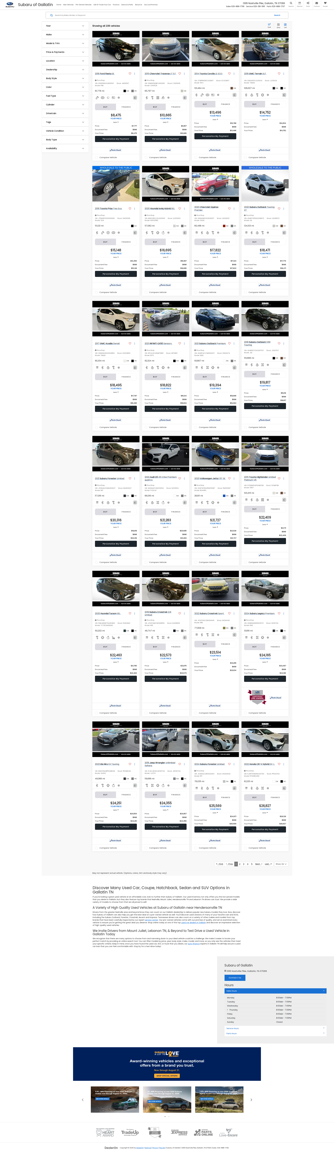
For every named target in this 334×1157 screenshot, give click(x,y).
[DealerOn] (111, 1147)
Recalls (162, 1148)
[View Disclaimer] (119, 97)
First (220, 863)
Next (258, 863)
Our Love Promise (150, 5)
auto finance (194, 943)
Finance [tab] (126, 107)
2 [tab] (169, 1116)
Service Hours (232, 1028)
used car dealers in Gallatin (193, 922)
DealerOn (140, 1148)
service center (151, 920)
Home (58, 5)
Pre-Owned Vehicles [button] (83, 5)
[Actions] (134, 73)
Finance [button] (116, 5)
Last (268, 863)
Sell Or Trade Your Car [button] (102, 5)
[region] (116, 130)
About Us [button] (138, 5)
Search (277, 15)
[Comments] (135, 97)
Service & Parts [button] (127, 5)
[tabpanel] (115, 1099)
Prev (230, 863)
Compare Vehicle (108, 157)
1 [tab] (165, 1116)
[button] (136, 48)
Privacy (155, 1148)
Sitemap (148, 1148)
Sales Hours (231, 991)
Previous (82, 1099)
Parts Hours (231, 1033)
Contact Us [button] (235, 977)
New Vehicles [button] (68, 5)
